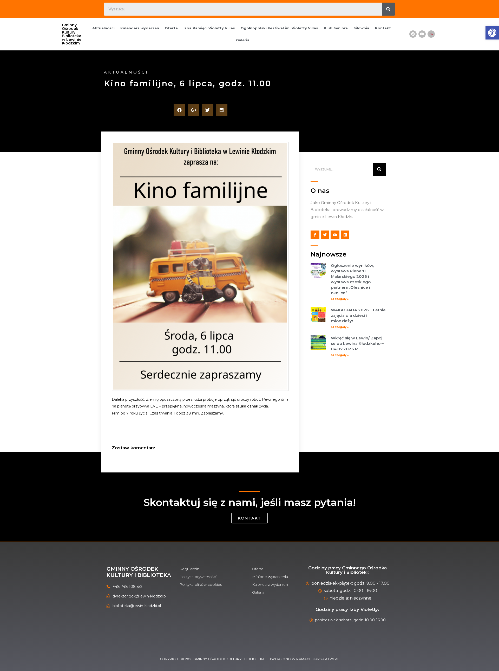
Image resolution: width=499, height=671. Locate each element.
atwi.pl (332, 659)
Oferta (171, 28)
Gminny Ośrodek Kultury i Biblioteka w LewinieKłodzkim (71, 34)
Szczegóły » (340, 299)
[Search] (388, 9)
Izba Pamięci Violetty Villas (209, 28)
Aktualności (103, 28)
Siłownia (361, 28)
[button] (249, 518)
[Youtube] (422, 34)
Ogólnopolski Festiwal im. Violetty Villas (279, 28)
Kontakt (383, 28)
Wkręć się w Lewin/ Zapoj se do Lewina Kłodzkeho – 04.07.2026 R (357, 343)
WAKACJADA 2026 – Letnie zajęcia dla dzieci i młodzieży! (358, 315)
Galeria (243, 40)
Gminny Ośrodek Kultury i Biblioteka (139, 572)
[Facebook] (413, 34)
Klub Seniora (336, 28)
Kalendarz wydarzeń (139, 28)
